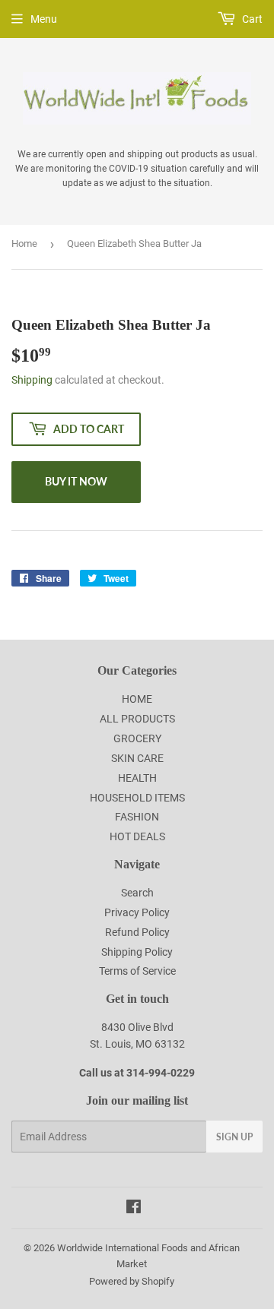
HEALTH (137, 778)
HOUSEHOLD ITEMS (137, 798)
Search (137, 893)
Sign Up (234, 1137)
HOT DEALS (137, 836)
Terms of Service (137, 971)
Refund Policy (137, 932)
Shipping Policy (137, 952)
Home (24, 243)
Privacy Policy (137, 912)
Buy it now (76, 481)
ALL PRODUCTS (137, 719)
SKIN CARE (137, 758)
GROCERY (137, 738)
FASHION (137, 817)
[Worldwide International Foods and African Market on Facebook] (134, 1209)
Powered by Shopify (131, 1281)
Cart (251, 19)
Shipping (32, 380)
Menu (43, 19)
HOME (137, 699)
